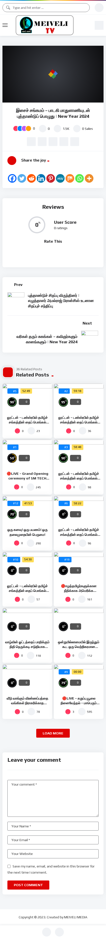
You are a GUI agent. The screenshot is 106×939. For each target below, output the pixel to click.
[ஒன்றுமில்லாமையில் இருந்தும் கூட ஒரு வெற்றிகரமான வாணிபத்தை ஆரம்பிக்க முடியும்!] (79, 622)
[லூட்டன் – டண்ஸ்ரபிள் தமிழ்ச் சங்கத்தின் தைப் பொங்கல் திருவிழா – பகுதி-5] (27, 398)
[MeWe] (60, 178)
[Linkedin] (41, 178)
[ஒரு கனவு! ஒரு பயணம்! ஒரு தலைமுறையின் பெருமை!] (27, 510)
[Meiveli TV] (51, 25)
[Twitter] (22, 178)
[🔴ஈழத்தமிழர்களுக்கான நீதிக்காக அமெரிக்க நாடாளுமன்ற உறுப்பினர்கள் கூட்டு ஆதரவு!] (79, 566)
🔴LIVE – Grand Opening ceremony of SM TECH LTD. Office (27, 478)
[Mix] (70, 178)
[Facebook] (12, 178)
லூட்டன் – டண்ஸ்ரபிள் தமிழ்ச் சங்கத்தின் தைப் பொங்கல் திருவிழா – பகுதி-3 (78, 478)
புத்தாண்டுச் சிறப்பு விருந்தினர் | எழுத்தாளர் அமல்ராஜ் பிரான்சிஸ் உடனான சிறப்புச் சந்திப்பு (61, 300)
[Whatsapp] (79, 178)
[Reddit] (31, 178)
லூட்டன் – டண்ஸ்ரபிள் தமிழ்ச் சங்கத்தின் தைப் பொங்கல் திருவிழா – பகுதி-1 (27, 590)
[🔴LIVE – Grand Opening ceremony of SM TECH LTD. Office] (27, 454)
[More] (89, 178)
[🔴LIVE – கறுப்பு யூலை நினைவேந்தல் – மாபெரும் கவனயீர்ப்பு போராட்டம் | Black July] (79, 678)
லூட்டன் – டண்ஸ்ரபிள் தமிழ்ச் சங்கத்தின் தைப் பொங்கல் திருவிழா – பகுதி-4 (78, 422)
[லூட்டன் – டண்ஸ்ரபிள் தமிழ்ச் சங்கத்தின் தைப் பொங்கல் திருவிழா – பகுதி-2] (79, 510)
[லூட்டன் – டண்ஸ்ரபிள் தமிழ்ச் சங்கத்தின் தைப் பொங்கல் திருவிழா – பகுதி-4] (79, 398)
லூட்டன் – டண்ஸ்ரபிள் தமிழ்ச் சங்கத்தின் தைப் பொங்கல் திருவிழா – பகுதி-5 (27, 422)
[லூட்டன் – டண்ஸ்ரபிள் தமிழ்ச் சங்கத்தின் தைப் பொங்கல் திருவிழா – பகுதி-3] (79, 454)
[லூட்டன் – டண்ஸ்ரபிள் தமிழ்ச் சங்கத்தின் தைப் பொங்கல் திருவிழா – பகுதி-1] (27, 566)
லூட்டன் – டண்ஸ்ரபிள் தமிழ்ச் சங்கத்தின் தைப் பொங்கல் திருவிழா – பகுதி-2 (78, 534)
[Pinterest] (50, 178)
